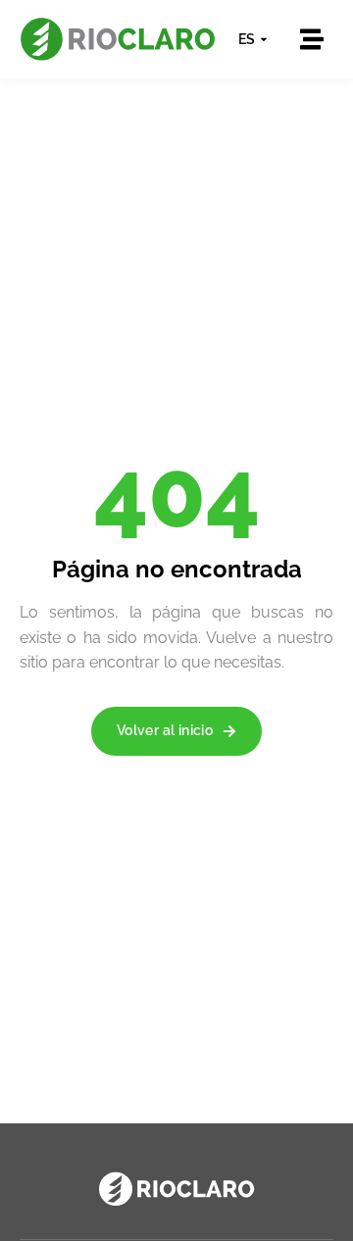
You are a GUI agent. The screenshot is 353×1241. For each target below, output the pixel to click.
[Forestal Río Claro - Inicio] (118, 39)
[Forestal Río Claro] (176, 1189)
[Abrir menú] (311, 39)
